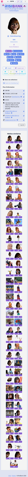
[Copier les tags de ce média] (24, 103)
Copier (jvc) (20, 68)
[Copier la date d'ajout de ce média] (24, 94)
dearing (18, 57)
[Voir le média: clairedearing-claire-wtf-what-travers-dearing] (10, 455)
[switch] (8, 1)
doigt (14, 54)
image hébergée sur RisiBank (11, 112)
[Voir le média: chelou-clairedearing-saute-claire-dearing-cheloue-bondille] (10, 256)
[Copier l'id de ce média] (24, 91)
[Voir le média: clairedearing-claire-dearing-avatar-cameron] (10, 347)
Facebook (17, 73)
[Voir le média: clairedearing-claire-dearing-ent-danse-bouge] (18, 314)
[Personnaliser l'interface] (18, 1)
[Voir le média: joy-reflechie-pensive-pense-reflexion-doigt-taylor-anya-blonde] (10, 214)
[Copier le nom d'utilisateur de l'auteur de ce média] (24, 97)
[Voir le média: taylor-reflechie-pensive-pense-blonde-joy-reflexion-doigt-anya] (10, 247)
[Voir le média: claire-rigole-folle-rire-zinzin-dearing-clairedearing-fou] (18, 214)
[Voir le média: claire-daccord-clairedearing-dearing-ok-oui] (18, 306)
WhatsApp (11, 73)
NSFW (12, 1)
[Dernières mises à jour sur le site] (15, 1)
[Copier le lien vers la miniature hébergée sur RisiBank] (24, 116)
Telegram (23, 73)
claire (7, 54)
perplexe (14, 63)
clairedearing (18, 51)
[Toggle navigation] (25, 1)
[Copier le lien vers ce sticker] (10, 142)
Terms (14, 476)
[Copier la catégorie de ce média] (24, 100)
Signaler (22, 125)
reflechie (11, 60)
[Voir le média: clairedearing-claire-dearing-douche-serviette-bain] (18, 239)
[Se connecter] (21, 1)
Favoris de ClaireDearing (11, 83)
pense (19, 60)
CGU (9, 476)
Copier (9, 68)
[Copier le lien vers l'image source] (24, 120)
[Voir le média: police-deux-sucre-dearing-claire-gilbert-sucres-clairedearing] (18, 247)
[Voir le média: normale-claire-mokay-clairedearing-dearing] (18, 264)
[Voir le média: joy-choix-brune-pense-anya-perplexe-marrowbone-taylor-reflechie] (18, 331)
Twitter (6, 73)
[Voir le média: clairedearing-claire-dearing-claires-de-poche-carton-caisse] (10, 339)
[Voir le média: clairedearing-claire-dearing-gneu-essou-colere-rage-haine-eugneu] (10, 447)
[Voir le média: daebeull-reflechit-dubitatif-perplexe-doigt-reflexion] (18, 397)
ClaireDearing (15, 36)
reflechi (11, 57)
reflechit (21, 54)
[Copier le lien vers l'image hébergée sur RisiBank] (24, 111)
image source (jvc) (10, 120)
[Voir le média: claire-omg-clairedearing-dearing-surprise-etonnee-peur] (18, 455)
